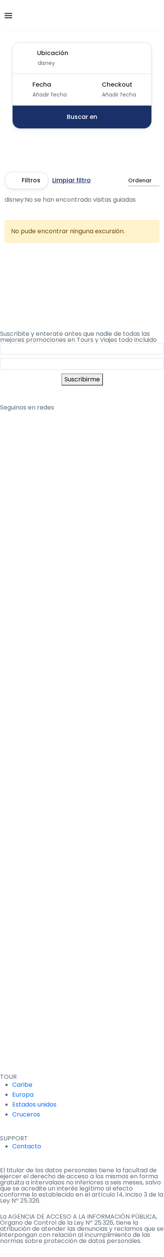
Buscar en (82, 116)
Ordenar (140, 180)
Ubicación (52, 53)
